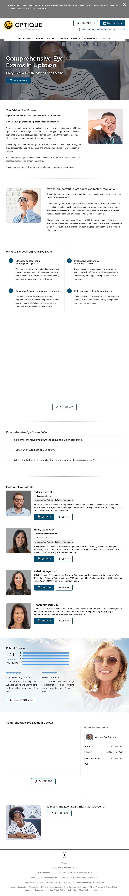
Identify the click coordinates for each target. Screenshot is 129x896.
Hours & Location (25, 38)
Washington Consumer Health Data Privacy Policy (45, 890)
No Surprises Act (72, 887)
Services (74, 38)
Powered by (48, 882)
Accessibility (34, 887)
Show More (115, 746)
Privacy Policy (111, 887)
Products (63, 38)
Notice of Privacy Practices (92, 887)
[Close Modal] (124, 5)
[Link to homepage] (29, 25)
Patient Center (89, 38)
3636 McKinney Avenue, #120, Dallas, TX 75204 (103, 29)
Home (12, 887)
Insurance (51, 38)
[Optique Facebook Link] (64, 855)
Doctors (40, 38)
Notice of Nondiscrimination (52, 887)
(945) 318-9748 (85, 872)
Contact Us (105, 38)
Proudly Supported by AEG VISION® (89, 882)
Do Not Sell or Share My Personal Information (86, 890)
